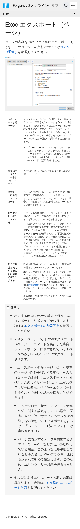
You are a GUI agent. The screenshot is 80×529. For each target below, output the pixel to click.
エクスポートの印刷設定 (41, 325)
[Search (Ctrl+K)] (66, 5)
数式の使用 (33, 285)
